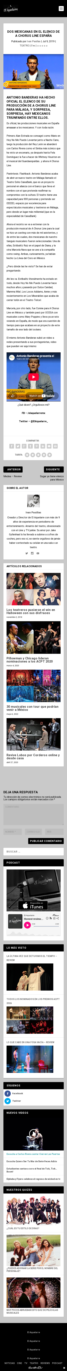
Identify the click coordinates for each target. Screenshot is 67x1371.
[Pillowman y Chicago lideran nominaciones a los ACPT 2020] (34, 637)
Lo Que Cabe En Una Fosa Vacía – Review (30, 1042)
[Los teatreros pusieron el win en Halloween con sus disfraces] (34, 589)
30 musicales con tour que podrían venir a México (33, 708)
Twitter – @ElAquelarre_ (33, 421)
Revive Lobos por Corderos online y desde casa (33, 756)
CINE (19, 1363)
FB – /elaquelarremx (33, 413)
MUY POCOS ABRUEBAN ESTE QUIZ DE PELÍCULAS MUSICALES (32, 1311)
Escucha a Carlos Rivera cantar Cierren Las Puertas (33, 1154)
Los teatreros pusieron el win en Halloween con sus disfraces (31, 611)
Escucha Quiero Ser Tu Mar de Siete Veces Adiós (32, 1161)
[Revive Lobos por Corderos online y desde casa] (34, 734)
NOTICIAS (10, 1363)
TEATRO (24, 45)
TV (25, 1363)
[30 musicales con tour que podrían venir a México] (34, 686)
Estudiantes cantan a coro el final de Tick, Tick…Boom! (32, 1170)
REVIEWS (45, 1363)
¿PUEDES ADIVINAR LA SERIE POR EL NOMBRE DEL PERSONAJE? (32, 1269)
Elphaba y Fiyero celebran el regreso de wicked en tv (33, 1179)
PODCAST (57, 1363)
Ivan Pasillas (34, 41)
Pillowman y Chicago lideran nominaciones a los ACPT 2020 (30, 659)
